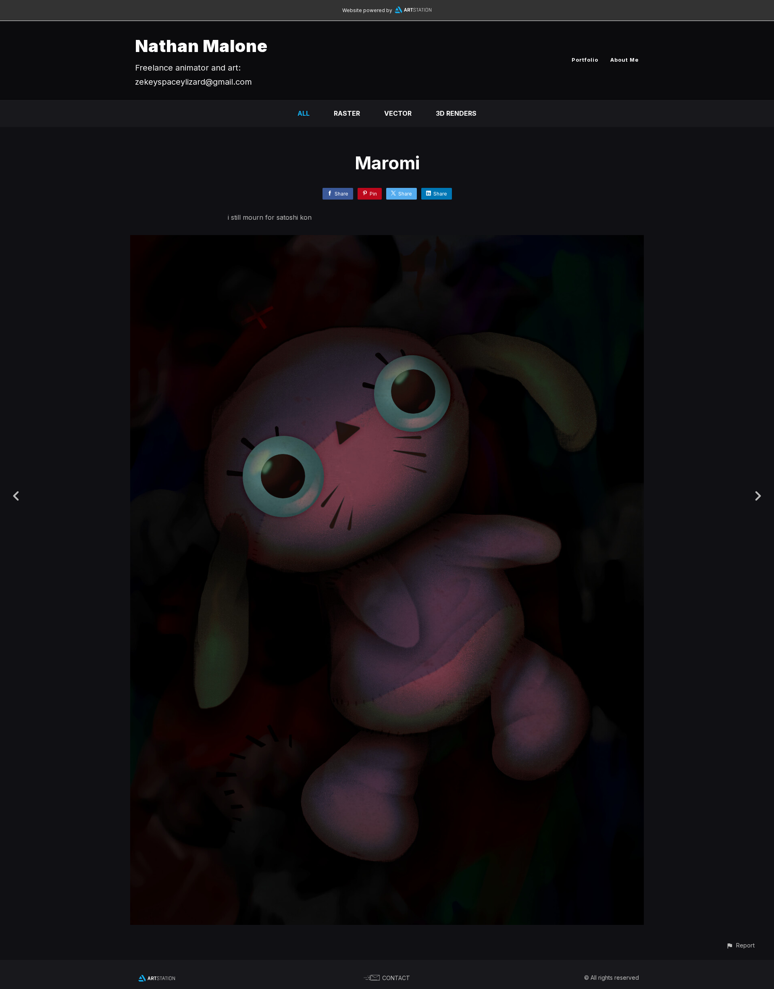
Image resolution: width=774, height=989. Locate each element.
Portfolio (585, 59)
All (304, 113)
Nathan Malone (201, 45)
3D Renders (456, 113)
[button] (740, 945)
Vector (398, 113)
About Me (624, 59)
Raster (347, 113)
